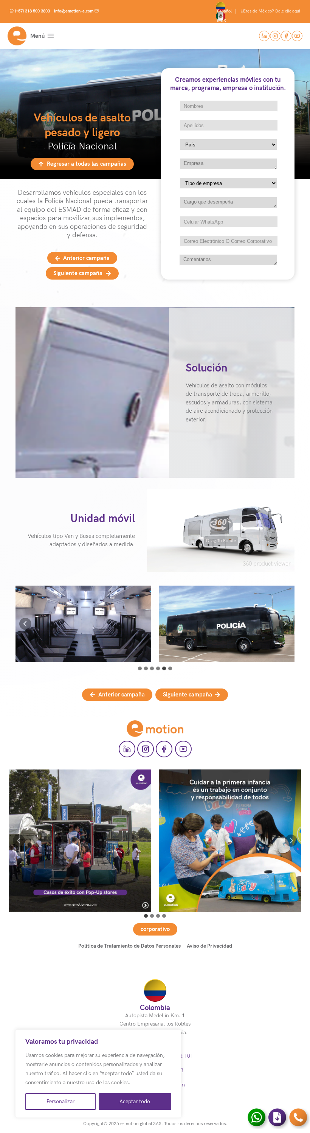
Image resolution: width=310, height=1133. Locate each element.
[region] (98, 1073)
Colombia (155, 1007)
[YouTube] (297, 36)
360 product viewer (267, 563)
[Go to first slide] (285, 624)
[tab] (140, 668)
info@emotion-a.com (73, 11)
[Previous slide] (25, 624)
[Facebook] (286, 36)
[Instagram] (275, 36)
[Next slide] (291, 841)
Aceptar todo (134, 1101)
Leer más (80, 849)
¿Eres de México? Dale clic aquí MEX (259, 16)
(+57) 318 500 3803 (32, 11)
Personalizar (60, 1101)
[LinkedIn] (264, 36)
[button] (83, 624)
